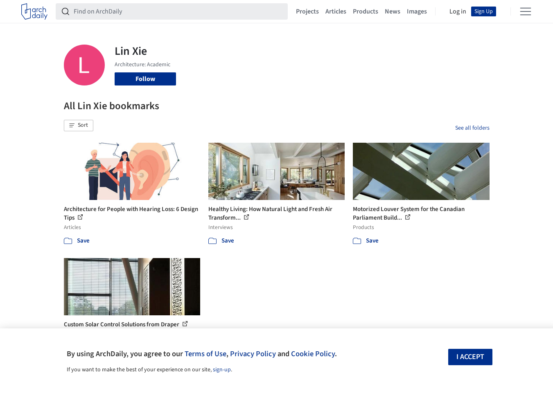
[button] (78, 125)
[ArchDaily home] (34, 11)
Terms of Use (205, 353)
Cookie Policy (313, 353)
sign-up (222, 370)
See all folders (472, 128)
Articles (335, 11)
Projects (307, 11)
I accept (470, 357)
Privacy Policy (253, 353)
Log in (457, 11)
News (392, 11)
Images (417, 11)
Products (365, 11)
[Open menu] (525, 11)
